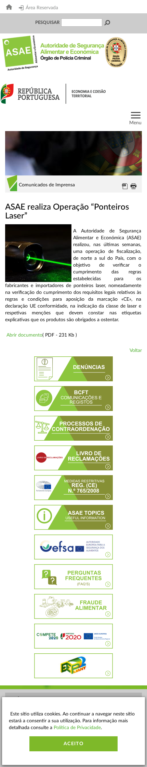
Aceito (73, 743)
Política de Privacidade (77, 727)
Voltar (136, 350)
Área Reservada (42, 7)
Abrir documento (24, 335)
